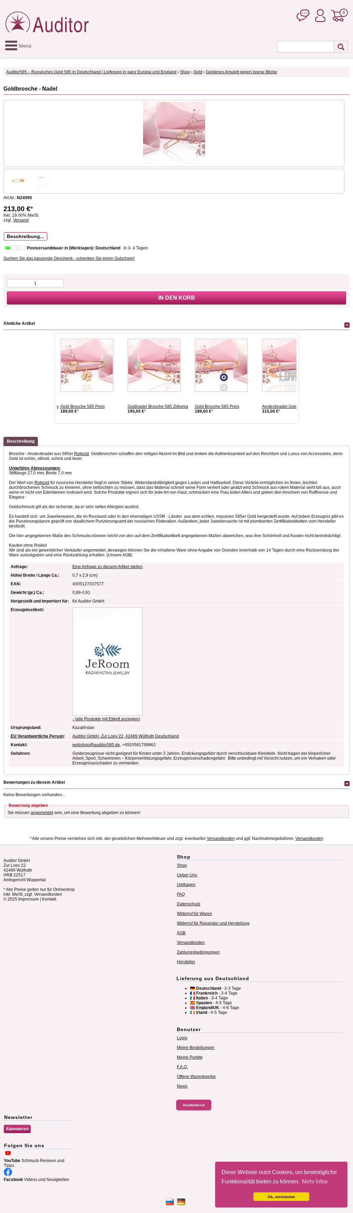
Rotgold (81, 453)
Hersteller (186, 961)
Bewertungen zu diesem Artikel (34, 782)
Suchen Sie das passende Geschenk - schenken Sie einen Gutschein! (68, 258)
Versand (21, 220)
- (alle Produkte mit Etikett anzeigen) (106, 719)
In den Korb (176, 298)
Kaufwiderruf (193, 1105)
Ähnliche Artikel (19, 323)
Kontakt (49, 899)
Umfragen (186, 884)
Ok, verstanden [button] (281, 1197)
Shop (185, 72)
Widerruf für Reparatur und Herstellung (213, 923)
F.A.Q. (182, 1067)
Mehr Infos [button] (314, 1181)
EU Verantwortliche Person (37, 736)
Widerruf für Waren (194, 913)
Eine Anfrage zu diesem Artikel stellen (107, 566)
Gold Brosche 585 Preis (82, 406)
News (182, 1086)
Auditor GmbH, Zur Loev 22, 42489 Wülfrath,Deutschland (125, 736)
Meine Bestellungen (195, 1047)
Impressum (28, 899)
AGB (181, 933)
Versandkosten (221, 838)
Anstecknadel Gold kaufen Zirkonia (294, 406)
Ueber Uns (187, 875)
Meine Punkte (190, 1057)
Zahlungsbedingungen (198, 952)
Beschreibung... (25, 236)
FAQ (181, 894)
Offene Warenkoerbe (196, 1076)
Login (182, 1038)
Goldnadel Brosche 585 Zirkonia (158, 406)
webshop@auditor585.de (96, 744)
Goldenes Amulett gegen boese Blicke (241, 72)
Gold (197, 72)
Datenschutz (188, 904)
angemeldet (42, 812)
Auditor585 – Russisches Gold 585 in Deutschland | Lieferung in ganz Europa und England (91, 72)
